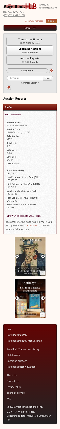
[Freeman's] (30, 256)
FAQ (9, 398)
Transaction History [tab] (30, 41)
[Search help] (9, 87)
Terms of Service (16, 392)
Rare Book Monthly (17, 334)
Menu (28, 28)
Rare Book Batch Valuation (21, 366)
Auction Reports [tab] (30, 60)
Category (26, 70)
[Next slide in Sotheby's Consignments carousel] (42, 298)
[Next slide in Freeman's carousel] (42, 256)
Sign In (51, 21)
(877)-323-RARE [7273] (14, 15)
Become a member (34, 21)
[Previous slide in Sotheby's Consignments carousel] (17, 298)
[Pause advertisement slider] (42, 272)
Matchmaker (13, 355)
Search (48, 78)
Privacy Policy (14, 386)
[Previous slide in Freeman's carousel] (17, 256)
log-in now (31, 225)
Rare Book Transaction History (23, 349)
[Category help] (51, 71)
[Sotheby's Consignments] (30, 298)
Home (10, 329)
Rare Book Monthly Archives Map (24, 340)
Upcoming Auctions (17, 360)
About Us (12, 375)
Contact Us (12, 381)
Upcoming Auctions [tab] (29, 50)
